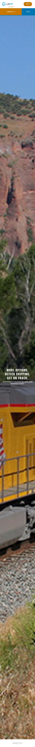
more (17, 743)
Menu (28, 11)
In (28, 4)
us (11, 11)
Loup (8, 4)
